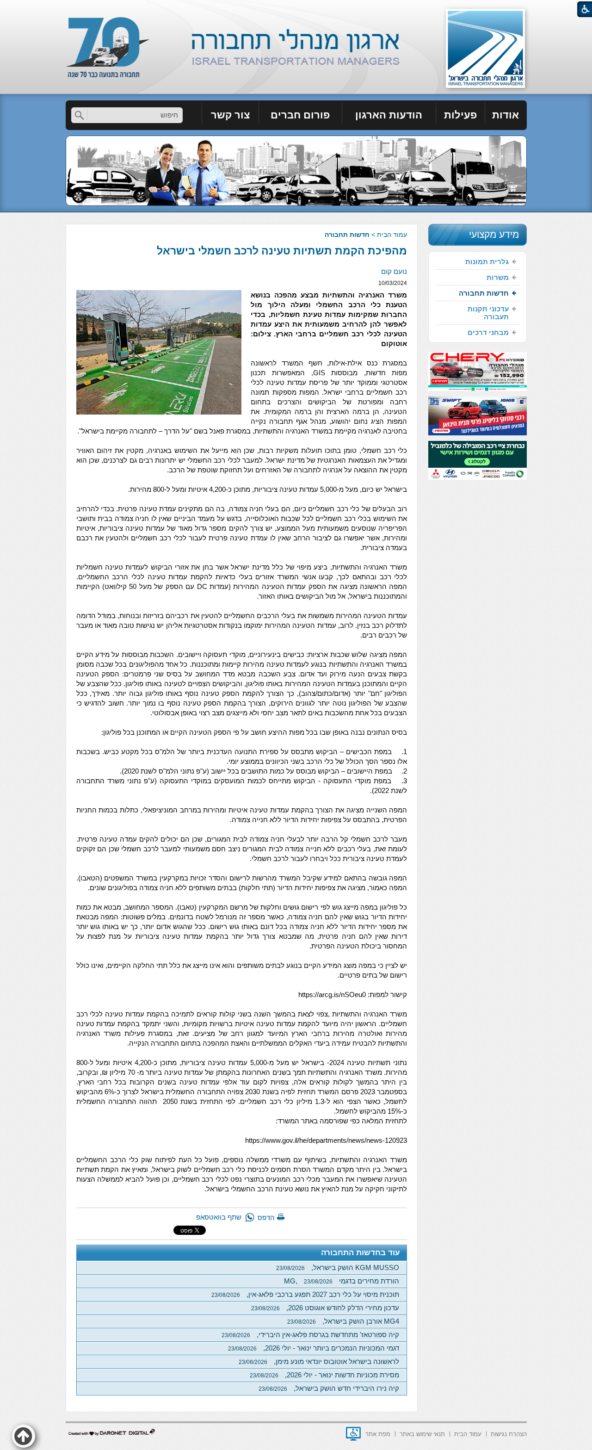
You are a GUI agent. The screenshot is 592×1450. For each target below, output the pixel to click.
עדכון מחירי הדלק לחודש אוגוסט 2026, (325, 1308)
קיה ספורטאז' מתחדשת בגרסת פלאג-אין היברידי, (310, 1334)
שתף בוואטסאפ (218, 1217)
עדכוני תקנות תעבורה (488, 313)
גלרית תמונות (487, 262)
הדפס (266, 1217)
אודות (505, 115)
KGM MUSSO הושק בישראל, (337, 1267)
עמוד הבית (392, 234)
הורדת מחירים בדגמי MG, (341, 1281)
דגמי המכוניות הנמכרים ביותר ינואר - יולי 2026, (313, 1348)
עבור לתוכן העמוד (296, 9)
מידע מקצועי (494, 234)
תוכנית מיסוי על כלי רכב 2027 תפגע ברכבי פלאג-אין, (305, 1294)
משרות (498, 277)
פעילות (460, 115)
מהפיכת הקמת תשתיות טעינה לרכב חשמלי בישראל (282, 251)
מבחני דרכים (488, 332)
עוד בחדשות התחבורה (360, 1252)
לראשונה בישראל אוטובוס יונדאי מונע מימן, (319, 1361)
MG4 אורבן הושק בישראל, (343, 1321)
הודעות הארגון (388, 115)
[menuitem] (506, 115)
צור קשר (230, 115)
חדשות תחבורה (347, 234)
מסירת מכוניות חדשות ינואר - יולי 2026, (324, 1375)
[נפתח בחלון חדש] (353, 1434)
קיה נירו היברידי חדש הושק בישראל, (329, 1388)
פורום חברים (300, 115)
